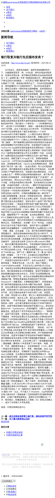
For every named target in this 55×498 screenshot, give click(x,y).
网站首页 (12, 486)
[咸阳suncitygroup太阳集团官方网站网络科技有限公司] (25, 2)
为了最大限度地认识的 (19, 419)
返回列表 (5, 421)
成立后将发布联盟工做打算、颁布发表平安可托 (30, 416)
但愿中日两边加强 (14, 432)
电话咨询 (12, 494)
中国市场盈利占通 (14, 435)
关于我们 (10, 10)
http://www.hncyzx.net (20, 63)
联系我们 (10, 18)
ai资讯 (9, 12)
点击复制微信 (7, 481)
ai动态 (9, 15)
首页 (8, 7)
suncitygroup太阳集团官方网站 (23, 31)
